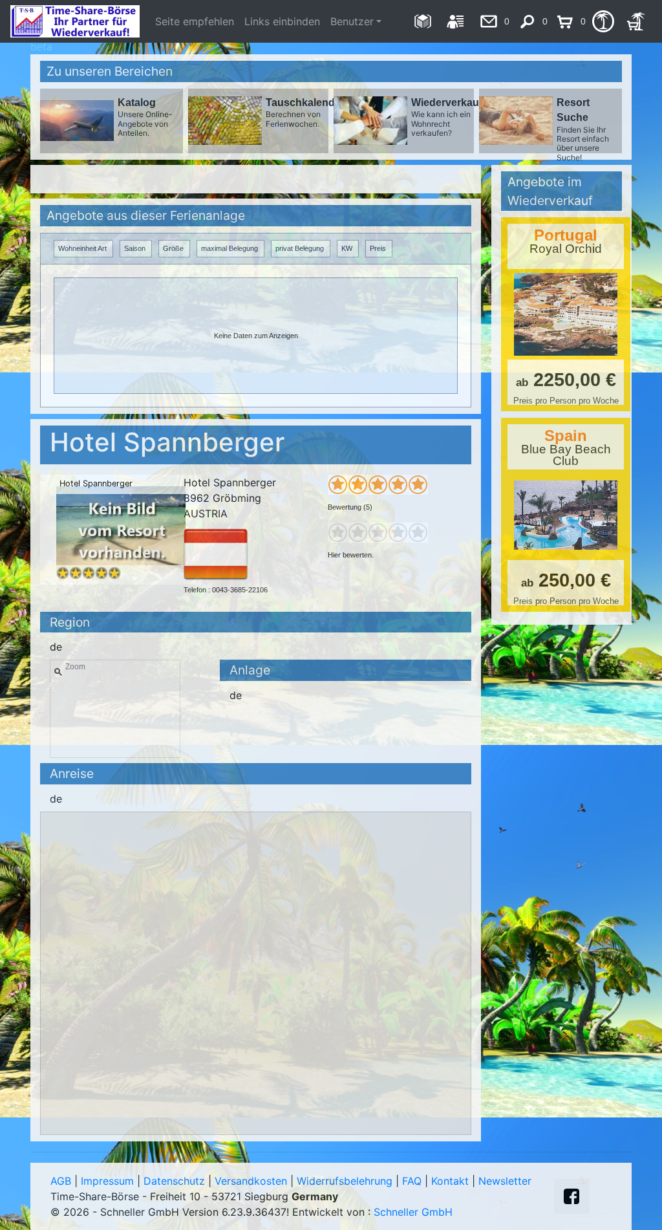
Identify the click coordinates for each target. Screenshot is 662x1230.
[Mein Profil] (455, 21)
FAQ (412, 1180)
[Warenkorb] (636, 21)
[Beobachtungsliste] (603, 21)
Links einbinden (282, 21)
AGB (60, 1180)
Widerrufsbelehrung (344, 1180)
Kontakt (450, 1180)
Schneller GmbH (413, 1211)
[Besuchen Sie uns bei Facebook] (571, 1196)
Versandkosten (251, 1180)
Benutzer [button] (352, 21)
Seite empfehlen (194, 21)
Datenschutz (174, 1180)
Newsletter (504, 1180)
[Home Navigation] (422, 21)
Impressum (107, 1180)
